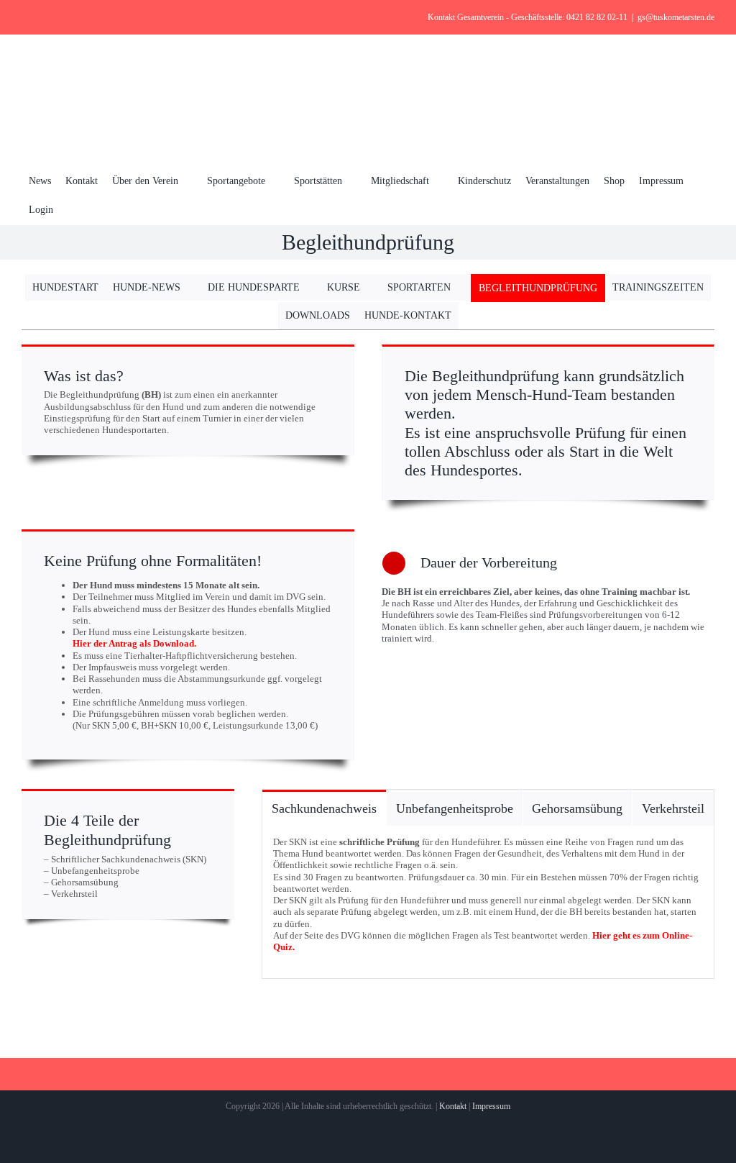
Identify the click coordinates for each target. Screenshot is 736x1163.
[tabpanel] (488, 903)
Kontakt (452, 1106)
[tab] (324, 807)
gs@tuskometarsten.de (676, 17)
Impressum (491, 1106)
